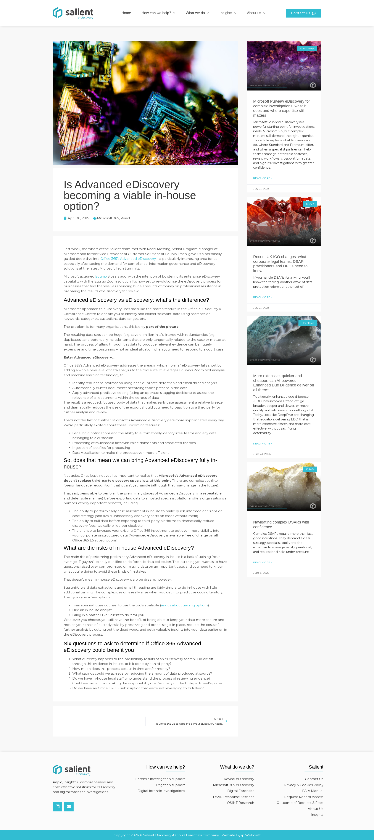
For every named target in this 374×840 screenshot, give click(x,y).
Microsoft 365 (108, 218)
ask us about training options (184, 605)
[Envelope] (69, 806)
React (125, 218)
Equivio (101, 276)
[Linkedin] (57, 806)
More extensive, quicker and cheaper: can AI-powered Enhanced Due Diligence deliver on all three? (283, 383)
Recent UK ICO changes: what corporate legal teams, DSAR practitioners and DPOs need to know (280, 264)
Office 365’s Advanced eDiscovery (128, 259)
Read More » (262, 178)
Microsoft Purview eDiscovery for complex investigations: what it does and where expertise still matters (281, 108)
